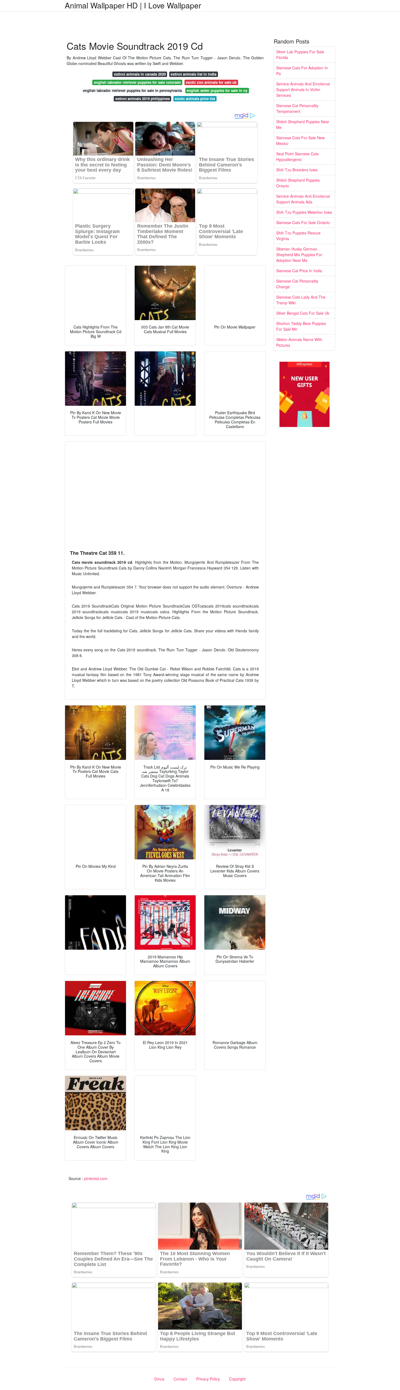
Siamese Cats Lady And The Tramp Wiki (300, 299)
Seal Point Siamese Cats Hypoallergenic (297, 156)
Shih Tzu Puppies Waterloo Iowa (304, 212)
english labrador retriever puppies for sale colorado (137, 82)
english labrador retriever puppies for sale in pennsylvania (132, 90)
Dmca (159, 1379)
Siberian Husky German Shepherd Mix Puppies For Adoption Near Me (299, 254)
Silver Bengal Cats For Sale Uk (302, 313)
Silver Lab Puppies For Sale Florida (300, 54)
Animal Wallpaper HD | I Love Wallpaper (133, 5)
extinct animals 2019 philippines (142, 98)
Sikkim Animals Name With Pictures (299, 342)
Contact (180, 1379)
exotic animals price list (195, 98)
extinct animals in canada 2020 (140, 74)
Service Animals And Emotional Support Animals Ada (303, 199)
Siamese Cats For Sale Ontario (303, 222)
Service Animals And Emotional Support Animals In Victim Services (303, 89)
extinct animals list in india (193, 74)
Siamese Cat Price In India (299, 270)
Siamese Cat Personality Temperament (297, 108)
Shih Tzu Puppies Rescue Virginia (298, 235)
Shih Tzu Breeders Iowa (297, 169)
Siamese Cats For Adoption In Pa (302, 70)
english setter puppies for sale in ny (217, 90)
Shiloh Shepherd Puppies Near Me (302, 124)
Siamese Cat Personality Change (297, 283)
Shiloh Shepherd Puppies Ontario (298, 182)
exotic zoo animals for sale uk (211, 82)
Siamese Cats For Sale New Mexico (300, 140)
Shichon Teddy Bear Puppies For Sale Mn (301, 326)
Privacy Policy (208, 1379)
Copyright (237, 1379)
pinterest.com (95, 1178)
